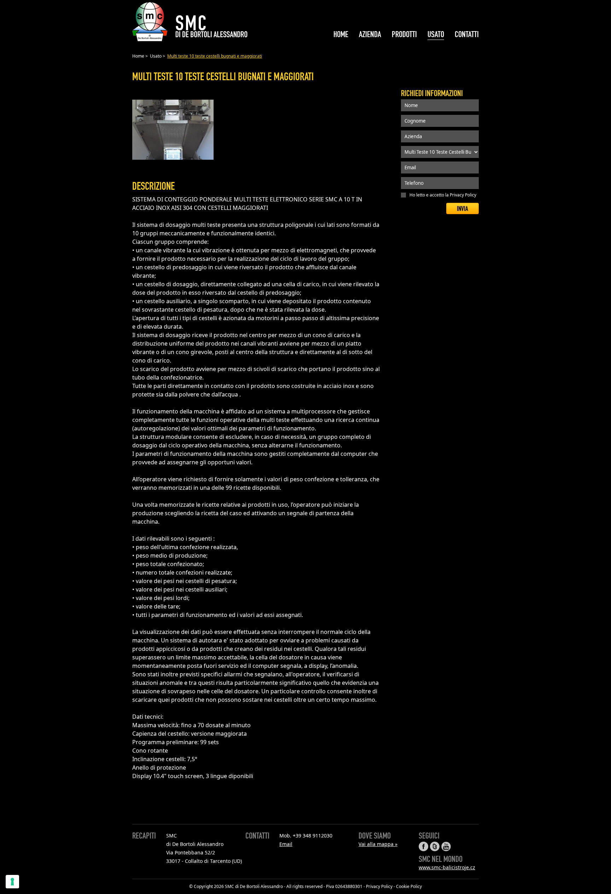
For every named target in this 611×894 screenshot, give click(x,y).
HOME (340, 34)
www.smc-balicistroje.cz (447, 867)
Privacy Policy (463, 195)
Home (138, 56)
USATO (435, 34)
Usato (156, 56)
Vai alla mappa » (378, 844)
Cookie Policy (409, 886)
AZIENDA (370, 34)
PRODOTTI (404, 34)
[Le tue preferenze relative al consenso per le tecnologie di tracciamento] (12, 881)
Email (285, 844)
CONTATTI (467, 34)
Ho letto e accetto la (442, 195)
